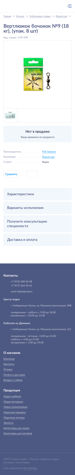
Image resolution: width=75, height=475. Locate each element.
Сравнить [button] (11, 174)
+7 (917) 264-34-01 (21, 285)
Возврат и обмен (12, 380)
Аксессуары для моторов (17, 433)
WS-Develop (30, 468)
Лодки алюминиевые (15, 407)
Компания (9, 359)
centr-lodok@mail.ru (21, 291)
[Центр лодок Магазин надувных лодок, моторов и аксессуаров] (9, 6)
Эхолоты (8, 423)
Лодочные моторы (14, 417)
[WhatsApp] (42, 6)
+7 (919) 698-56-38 (35, 6)
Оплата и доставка (14, 375)
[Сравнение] (60, 6)
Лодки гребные (12, 396)
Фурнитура (48, 157)
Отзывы (7, 369)
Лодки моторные (13, 402)
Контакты (8, 364)
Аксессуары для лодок (16, 428)
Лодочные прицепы (14, 412)
